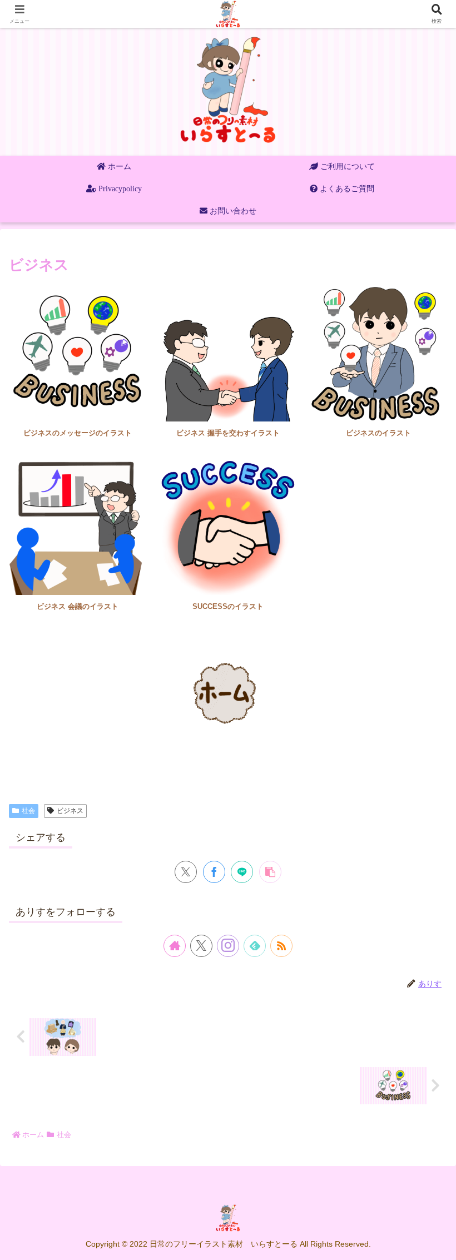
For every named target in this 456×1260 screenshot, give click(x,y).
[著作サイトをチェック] (174, 946)
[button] (270, 872)
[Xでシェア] (186, 872)
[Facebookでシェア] (214, 872)
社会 (28, 811)
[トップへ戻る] (439, 1243)
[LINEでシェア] (242, 872)
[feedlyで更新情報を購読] (255, 946)
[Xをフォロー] (201, 946)
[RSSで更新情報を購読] (281, 946)
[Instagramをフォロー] (228, 946)
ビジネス (70, 811)
